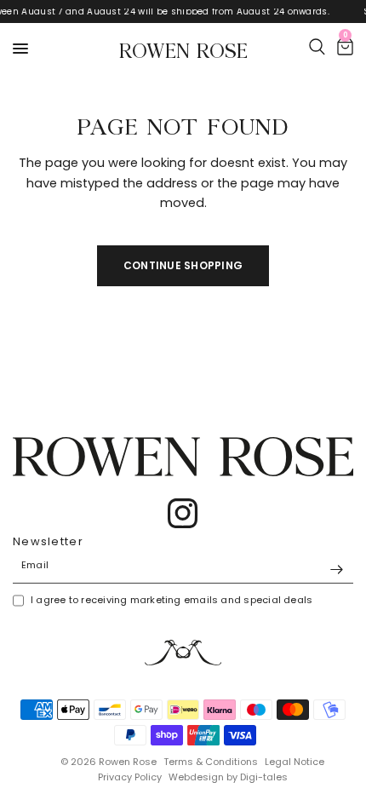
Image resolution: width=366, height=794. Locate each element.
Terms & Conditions (210, 761)
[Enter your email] (336, 570)
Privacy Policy (130, 777)
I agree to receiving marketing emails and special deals (171, 600)
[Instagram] (183, 513)
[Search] (317, 46)
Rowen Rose (183, 48)
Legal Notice (294, 761)
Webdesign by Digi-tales (228, 777)
